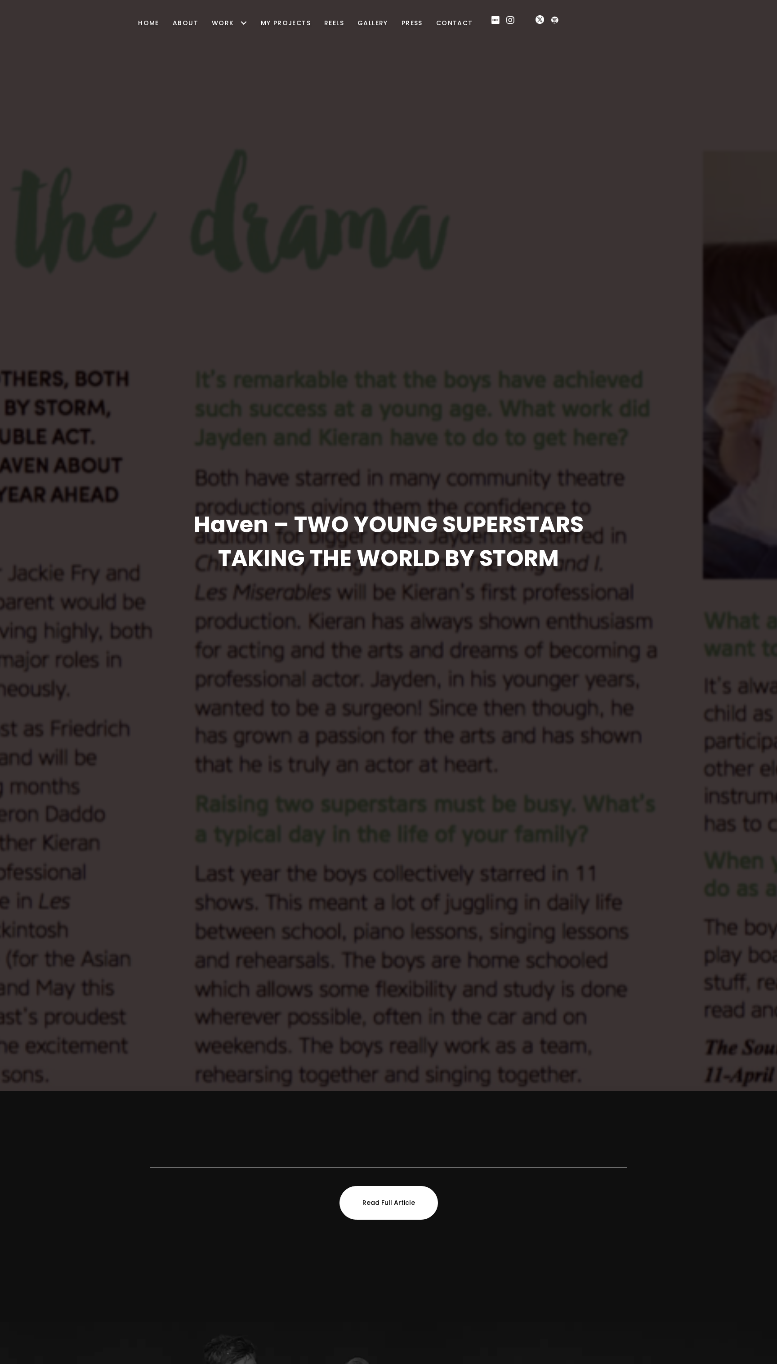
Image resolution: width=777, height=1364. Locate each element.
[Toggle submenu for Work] (243, 23)
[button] (495, 20)
